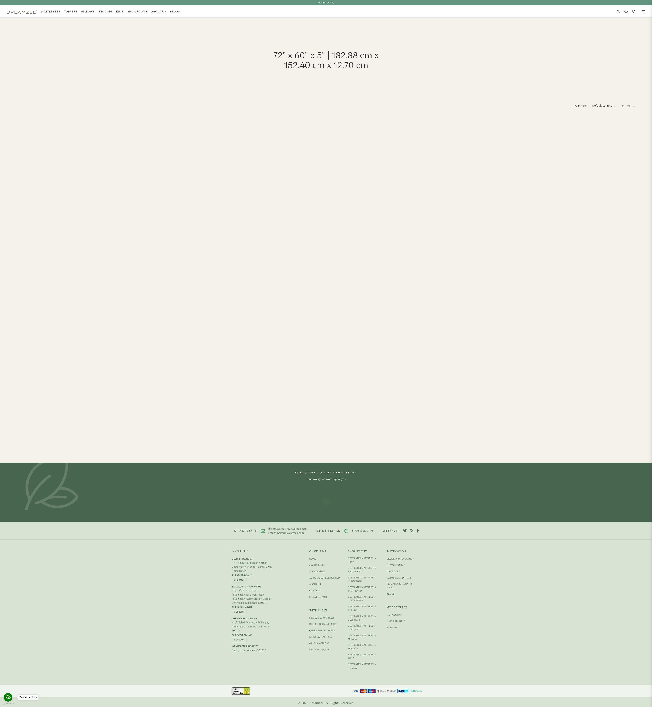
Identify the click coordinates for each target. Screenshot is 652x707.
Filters (582, 105)
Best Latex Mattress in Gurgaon (362, 627)
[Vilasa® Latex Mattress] (248, 371)
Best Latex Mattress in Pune (362, 656)
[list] (634, 106)
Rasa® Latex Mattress (498, 277)
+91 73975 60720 (242, 635)
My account (394, 615)
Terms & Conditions (399, 578)
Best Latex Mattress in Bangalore (362, 570)
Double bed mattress (322, 624)
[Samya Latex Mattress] (91, 371)
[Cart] (643, 12)
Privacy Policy (396, 565)
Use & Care (393, 571)
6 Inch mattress (319, 643)
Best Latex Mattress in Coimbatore (362, 598)
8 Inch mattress (319, 650)
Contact (314, 590)
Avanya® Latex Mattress (31, 277)
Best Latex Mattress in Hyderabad (362, 579)
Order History (396, 621)
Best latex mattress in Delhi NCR (362, 618)
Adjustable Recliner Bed (324, 578)
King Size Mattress (320, 637)
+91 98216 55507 (242, 575)
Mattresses (50, 12)
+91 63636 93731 (242, 607)
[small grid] (628, 106)
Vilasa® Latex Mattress (187, 451)
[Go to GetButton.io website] (8, 704)
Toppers (70, 12)
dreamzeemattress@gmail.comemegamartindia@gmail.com (287, 531)
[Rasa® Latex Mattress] (560, 196)
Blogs (175, 12)
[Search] (626, 12)
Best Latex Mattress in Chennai (362, 608)
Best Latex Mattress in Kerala (362, 666)
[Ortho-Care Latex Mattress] (404, 196)
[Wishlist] (634, 12)
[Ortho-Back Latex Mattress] (248, 196)
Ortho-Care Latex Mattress (345, 277)
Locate (239, 580)
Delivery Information (400, 559)
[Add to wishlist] (478, 287)
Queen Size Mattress (322, 631)
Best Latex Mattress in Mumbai (362, 637)
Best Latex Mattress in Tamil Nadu (362, 589)
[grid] (623, 106)
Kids (119, 12)
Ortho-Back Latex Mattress (189, 277)
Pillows (88, 12)
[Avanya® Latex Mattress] (91, 196)
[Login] (618, 12)
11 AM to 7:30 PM (362, 531)
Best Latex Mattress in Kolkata (362, 647)
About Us (158, 12)
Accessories (317, 571)
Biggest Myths (318, 597)
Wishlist (392, 627)
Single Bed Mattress (322, 618)
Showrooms (137, 12)
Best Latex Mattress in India (362, 560)
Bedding (105, 12)
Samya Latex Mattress (30, 451)
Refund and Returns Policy (399, 585)
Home (312, 559)
